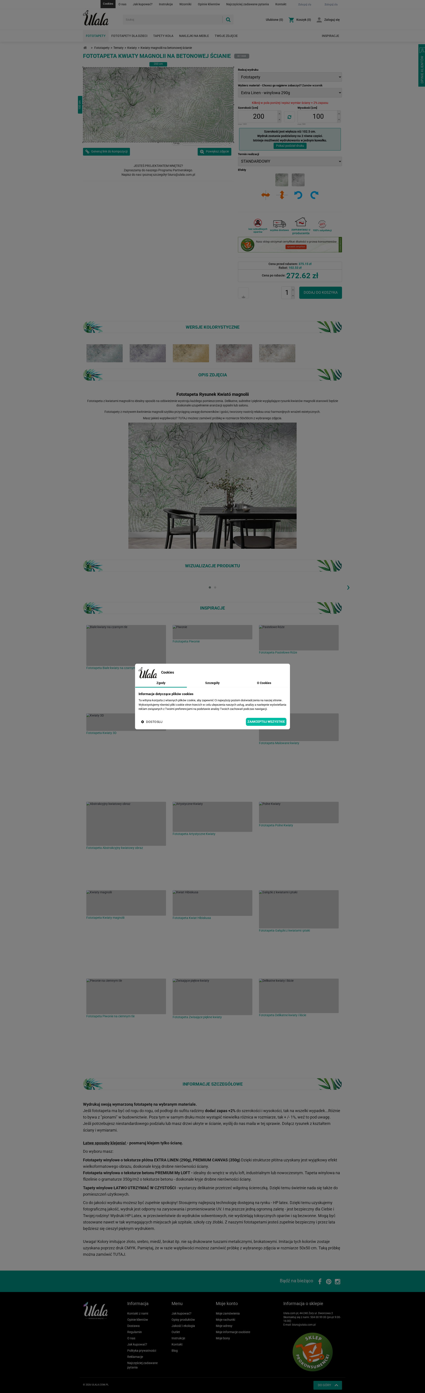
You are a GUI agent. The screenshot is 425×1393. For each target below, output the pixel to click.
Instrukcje (166, 4)
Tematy (118, 48)
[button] (279, 113)
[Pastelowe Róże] (299, 637)
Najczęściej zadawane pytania (247, 4)
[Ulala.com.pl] (101, 18)
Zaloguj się (332, 19)
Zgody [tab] (160, 683)
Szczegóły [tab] (212, 683)
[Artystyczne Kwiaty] (212, 817)
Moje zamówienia (228, 1313)
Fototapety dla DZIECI (129, 36)
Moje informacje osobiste (233, 1332)
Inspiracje (330, 36)
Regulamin (134, 1332)
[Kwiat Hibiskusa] (212, 903)
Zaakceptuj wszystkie (266, 721)
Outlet (176, 1332)
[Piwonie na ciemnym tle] (126, 996)
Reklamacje (135, 1357)
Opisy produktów (183, 1319)
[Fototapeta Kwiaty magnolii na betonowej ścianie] (105, 353)
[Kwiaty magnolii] (126, 903)
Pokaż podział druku (290, 145)
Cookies (108, 3)
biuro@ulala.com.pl (304, 1324)
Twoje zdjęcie (226, 36)
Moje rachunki (225, 1319)
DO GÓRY (324, 1385)
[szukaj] (228, 19)
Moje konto (227, 1303)
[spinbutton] (258, 116)
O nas (122, 4)
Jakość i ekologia (183, 1326)
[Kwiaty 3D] (126, 722)
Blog (175, 1350)
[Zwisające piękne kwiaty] (212, 997)
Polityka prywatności (141, 1350)
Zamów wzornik (312, 85)
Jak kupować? (143, 4)
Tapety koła (163, 36)
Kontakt (280, 4)
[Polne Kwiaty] (299, 812)
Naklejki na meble (194, 36)
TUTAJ (182, 418)
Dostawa (133, 1326)
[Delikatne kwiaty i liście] (299, 996)
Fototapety (96, 36)
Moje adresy (224, 1326)
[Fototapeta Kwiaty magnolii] (148, 353)
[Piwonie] (212, 632)
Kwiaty (132, 48)
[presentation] (348, 586)
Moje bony (223, 1338)
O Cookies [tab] (264, 683)
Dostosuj (154, 722)
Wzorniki (185, 4)
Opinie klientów (209, 4)
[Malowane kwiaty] (299, 727)
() (274, 19)
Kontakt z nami (137, 1313)
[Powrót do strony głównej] (85, 48)
